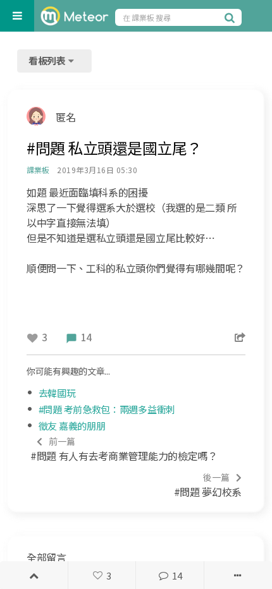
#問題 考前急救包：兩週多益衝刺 (107, 409)
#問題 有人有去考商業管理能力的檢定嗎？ (124, 449)
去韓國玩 (57, 392)
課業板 (38, 169)
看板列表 (48, 60)
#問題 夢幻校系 (208, 485)
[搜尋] (231, 17)
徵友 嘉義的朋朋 (72, 425)
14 (177, 575)
